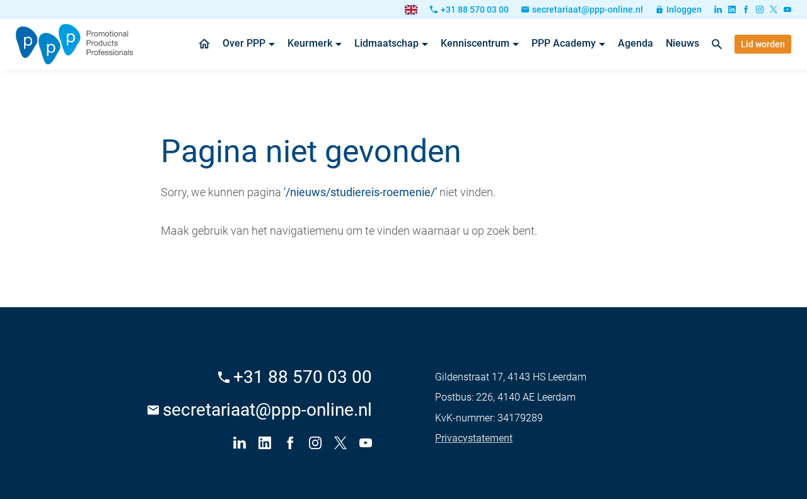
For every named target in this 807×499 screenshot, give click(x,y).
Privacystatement (474, 438)
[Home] (74, 44)
